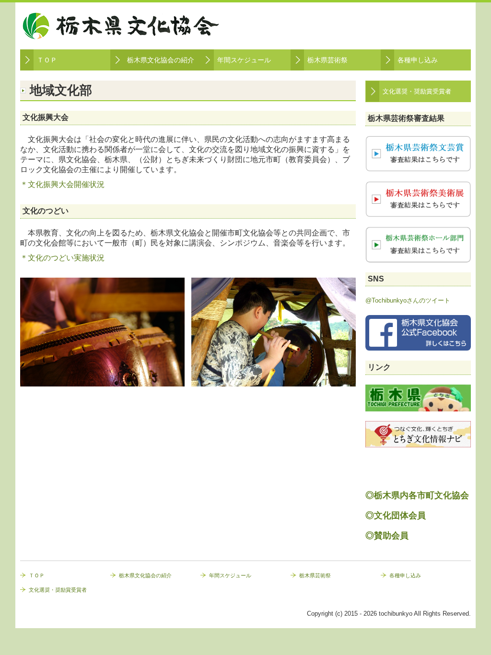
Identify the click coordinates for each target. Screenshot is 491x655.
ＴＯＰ (47, 60)
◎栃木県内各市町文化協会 (417, 495)
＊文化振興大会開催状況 (62, 184)
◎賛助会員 (387, 535)
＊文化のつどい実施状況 (62, 258)
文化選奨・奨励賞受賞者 (417, 91)
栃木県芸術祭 (327, 60)
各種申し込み (417, 60)
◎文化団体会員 (395, 515)
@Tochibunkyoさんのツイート (407, 300)
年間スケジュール (244, 60)
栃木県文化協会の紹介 (160, 60)
